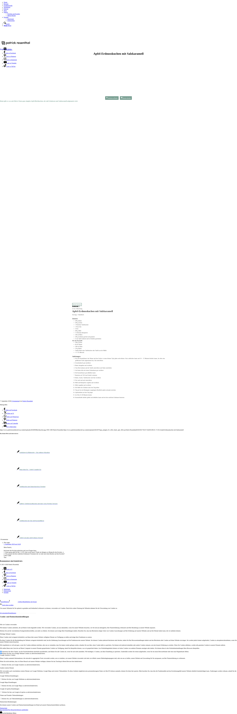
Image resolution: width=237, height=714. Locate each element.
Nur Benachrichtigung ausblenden (26, 613)
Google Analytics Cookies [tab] (7, 655)
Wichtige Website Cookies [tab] (7, 634)
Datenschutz (3, 708)
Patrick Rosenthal (27, 401)
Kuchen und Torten (5, 49)
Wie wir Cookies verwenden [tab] (8, 624)
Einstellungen (12, 613)
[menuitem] (120, 2)
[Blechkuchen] (56, 96)
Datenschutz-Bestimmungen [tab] (8, 702)
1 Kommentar (15, 401)
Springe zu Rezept (113, 98)
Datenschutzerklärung (20, 610)
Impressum (4, 610)
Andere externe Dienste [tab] (7, 668)
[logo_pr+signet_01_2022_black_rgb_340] (15, 45)
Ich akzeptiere (4, 613)
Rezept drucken (126, 98)
